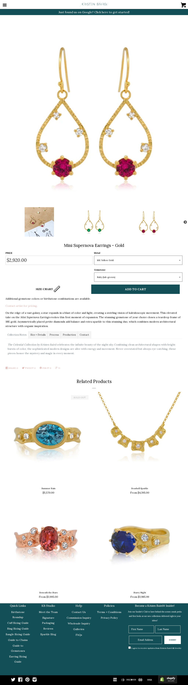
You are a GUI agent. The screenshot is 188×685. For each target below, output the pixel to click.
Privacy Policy (109, 617)
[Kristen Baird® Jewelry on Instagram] (34, 680)
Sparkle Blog (48, 634)
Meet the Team (48, 612)
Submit (172, 640)
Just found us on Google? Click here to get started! (94, 12)
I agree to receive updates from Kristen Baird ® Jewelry (156, 648)
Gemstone (99, 269)
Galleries (78, 629)
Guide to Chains (18, 640)
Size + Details (38, 334)
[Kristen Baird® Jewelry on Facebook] (20, 680)
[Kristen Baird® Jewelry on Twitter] (13, 680)
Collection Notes (17, 334)
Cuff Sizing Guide (18, 623)
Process (54, 334)
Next (185, 222)
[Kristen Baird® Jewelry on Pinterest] (27, 680)
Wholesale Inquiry (79, 623)
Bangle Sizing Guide (18, 634)
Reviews (48, 628)
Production (69, 334)
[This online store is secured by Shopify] (167, 680)
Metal (97, 252)
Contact (84, 334)
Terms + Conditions (109, 612)
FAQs (79, 635)
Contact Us (79, 612)
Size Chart (45, 289)
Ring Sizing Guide (18, 628)
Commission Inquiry (79, 617)
